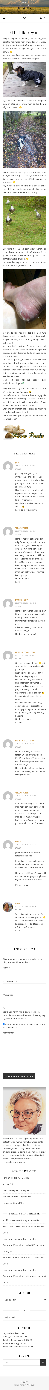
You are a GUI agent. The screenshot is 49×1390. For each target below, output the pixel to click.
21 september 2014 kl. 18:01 (25, 531)
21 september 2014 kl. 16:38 (25, 466)
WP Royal (31, 1385)
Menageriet (21, 600)
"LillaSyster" (22, 528)
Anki (17, 903)
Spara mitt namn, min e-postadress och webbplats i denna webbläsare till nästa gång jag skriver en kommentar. (24, 1015)
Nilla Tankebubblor (12, 1257)
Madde (6, 1220)
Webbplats (8, 994)
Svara (18, 469)
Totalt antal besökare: (13, 1340)
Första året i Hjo (24, 740)
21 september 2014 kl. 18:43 (25, 603)
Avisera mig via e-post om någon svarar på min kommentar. (24, 1026)
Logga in (24, 1381)
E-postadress (10, 981)
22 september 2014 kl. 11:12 (25, 744)
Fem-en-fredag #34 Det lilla (16, 1177)
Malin (18, 841)
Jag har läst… (9, 1184)
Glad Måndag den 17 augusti (16, 1190)
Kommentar (8, 1032)
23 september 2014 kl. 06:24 (25, 906)
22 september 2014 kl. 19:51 (25, 845)
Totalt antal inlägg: (11, 1343)
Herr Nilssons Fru (25, 652)
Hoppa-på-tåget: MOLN (14, 1202)
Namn (6, 967)
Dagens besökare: (11, 1333)
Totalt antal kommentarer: (15, 1346)
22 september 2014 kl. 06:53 (25, 655)
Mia (17, 462)
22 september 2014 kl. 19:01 (25, 796)
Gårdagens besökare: (13, 1336)
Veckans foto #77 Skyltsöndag (17, 1196)
